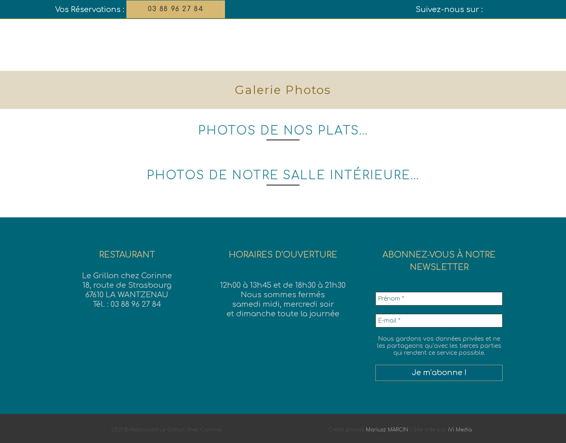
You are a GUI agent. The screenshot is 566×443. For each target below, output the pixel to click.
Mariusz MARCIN (387, 430)
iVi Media (460, 430)
